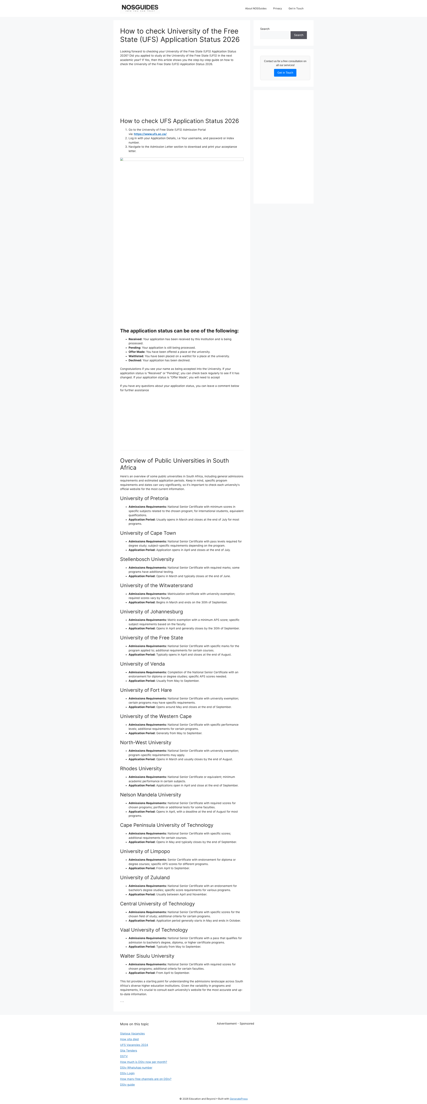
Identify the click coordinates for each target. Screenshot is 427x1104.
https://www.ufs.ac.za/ (150, 134)
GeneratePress (239, 1098)
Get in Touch (296, 8)
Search (265, 29)
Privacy (277, 8)
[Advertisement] (182, 94)
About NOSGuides (256, 8)
